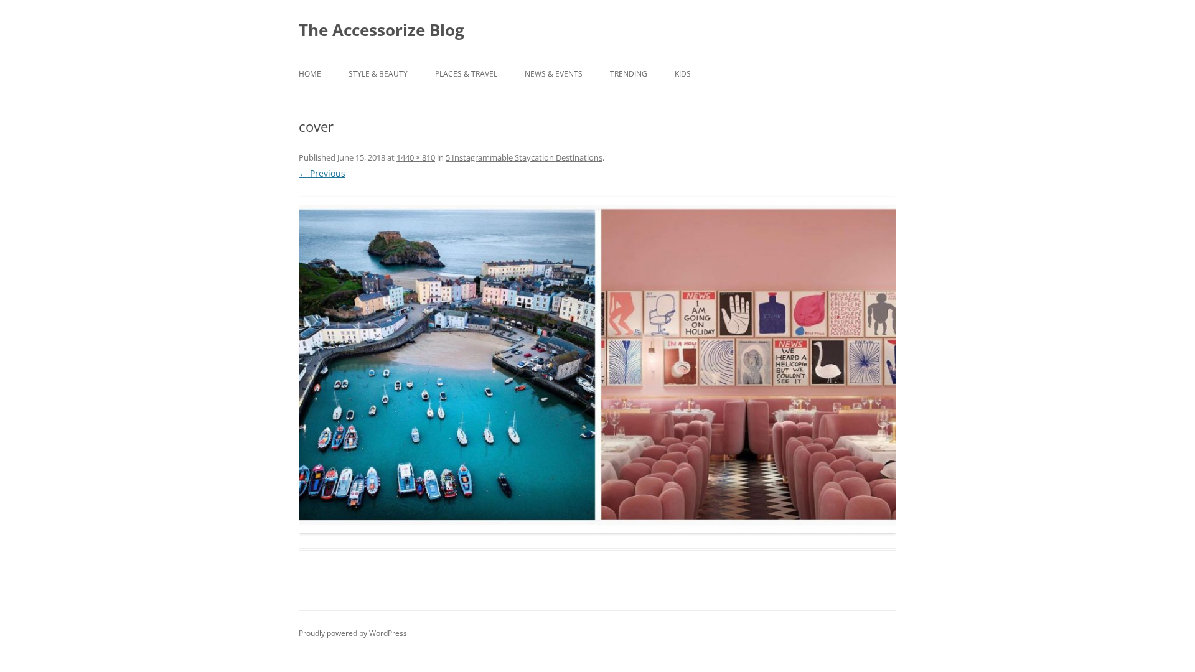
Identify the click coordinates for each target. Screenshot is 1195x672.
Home (310, 73)
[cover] (597, 365)
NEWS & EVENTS (554, 73)
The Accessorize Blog (381, 30)
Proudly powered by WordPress (353, 633)
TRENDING (628, 73)
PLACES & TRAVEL (466, 73)
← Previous (322, 173)
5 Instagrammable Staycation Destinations (524, 157)
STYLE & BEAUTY (378, 73)
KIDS (683, 73)
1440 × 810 (415, 157)
